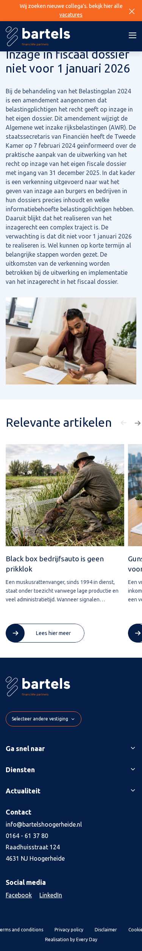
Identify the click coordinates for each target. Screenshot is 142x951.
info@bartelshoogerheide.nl (44, 824)
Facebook (19, 895)
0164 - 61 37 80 (27, 835)
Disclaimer (106, 929)
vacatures (71, 15)
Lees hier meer (53, 633)
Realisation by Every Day (71, 939)
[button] (124, 423)
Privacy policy (69, 929)
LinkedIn (50, 895)
